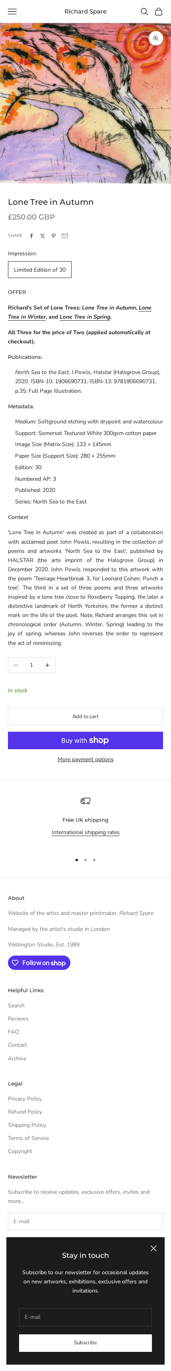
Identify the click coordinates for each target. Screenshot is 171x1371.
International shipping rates (86, 832)
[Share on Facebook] (31, 236)
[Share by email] (65, 236)
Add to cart (85, 716)
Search (16, 1005)
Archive (17, 1058)
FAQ (13, 1032)
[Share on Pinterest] (54, 236)
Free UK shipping (85, 820)
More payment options (86, 759)
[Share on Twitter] (42, 236)
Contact (17, 1045)
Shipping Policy (27, 1125)
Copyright (20, 1151)
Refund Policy (25, 1112)
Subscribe (85, 1342)
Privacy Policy (25, 1099)
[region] (85, 821)
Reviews (18, 1018)
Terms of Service (28, 1138)
